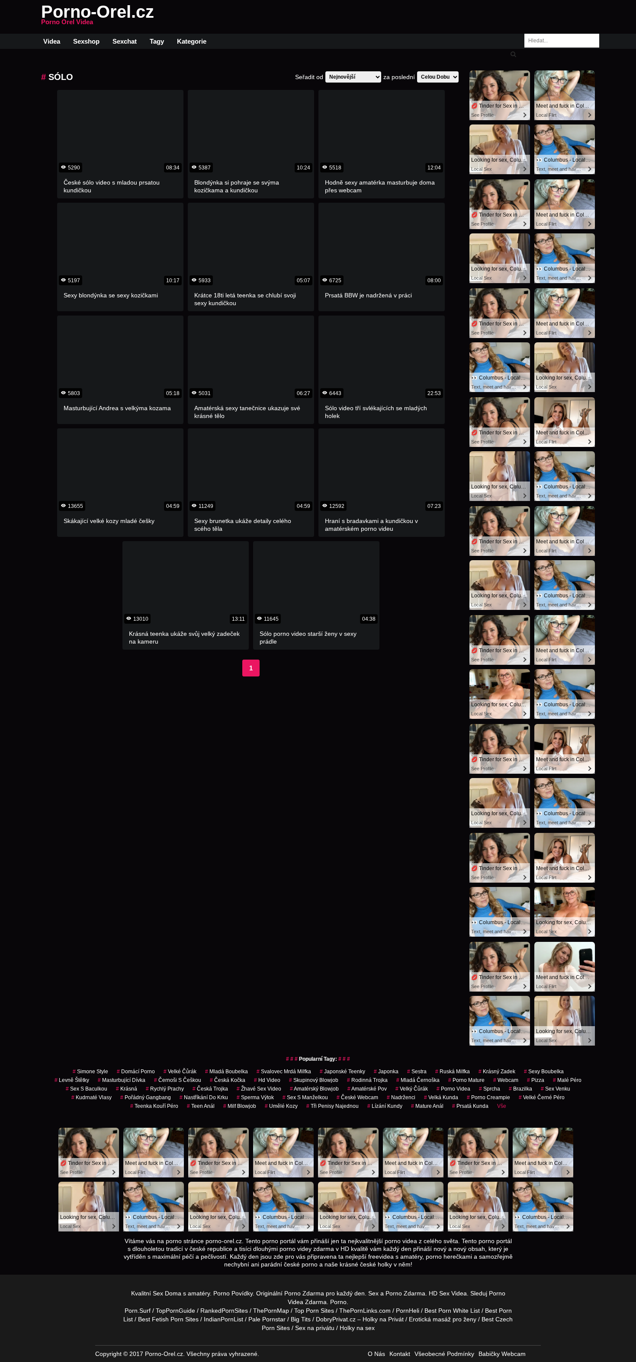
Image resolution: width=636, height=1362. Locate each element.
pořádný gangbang (145, 1097)
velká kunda (441, 1097)
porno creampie (488, 1097)
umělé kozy (281, 1106)
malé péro (567, 1080)
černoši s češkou (177, 1080)
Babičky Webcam (502, 1353)
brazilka (520, 1089)
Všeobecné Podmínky (444, 1353)
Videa (51, 41)
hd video (267, 1080)
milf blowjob (239, 1106)
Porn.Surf (138, 1310)
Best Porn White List (452, 1310)
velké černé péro (542, 1097)
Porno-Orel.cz (97, 17)
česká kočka (227, 1080)
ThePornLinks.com (365, 1310)
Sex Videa (453, 1293)
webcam (505, 1080)
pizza (535, 1080)
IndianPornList (223, 1319)
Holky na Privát (383, 1319)
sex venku (555, 1089)
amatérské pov (367, 1089)
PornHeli (407, 1310)
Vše (501, 1106)
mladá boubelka (226, 1072)
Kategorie (191, 41)
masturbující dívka (121, 1080)
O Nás (376, 1353)
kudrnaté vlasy (91, 1097)
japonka (386, 1072)
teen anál (201, 1106)
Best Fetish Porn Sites (168, 1319)
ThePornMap (271, 1310)
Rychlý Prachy (165, 1089)
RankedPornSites (224, 1310)
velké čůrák (180, 1072)
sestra (417, 1072)
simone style (90, 1072)
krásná (126, 1089)
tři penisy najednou (332, 1106)
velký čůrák (411, 1089)
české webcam (357, 1097)
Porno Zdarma (304, 1293)
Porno (338, 1301)
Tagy (157, 41)
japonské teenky (342, 1072)
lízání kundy (384, 1106)
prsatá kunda (470, 1106)
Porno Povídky (233, 1293)
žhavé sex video (259, 1089)
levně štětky (72, 1080)
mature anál (427, 1106)
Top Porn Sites (314, 1310)
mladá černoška (418, 1080)
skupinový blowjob (313, 1080)
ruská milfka (452, 1072)
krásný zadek (497, 1072)
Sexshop (86, 41)
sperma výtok (255, 1097)
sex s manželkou (305, 1097)
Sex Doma (167, 1293)
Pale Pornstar (267, 1319)
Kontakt (399, 1353)
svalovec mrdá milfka (284, 1072)
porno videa (453, 1089)
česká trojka (210, 1089)
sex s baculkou (86, 1089)
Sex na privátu (314, 1327)
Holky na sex (357, 1327)
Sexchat (124, 41)
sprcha (489, 1089)
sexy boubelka (544, 1072)
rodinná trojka (367, 1080)
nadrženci (401, 1097)
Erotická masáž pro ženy (442, 1319)
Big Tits (301, 1319)
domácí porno (136, 1072)
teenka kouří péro (154, 1106)
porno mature (466, 1080)
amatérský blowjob (314, 1089)
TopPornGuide (175, 1310)
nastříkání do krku (204, 1097)
